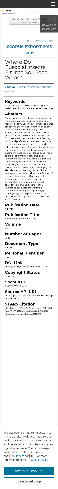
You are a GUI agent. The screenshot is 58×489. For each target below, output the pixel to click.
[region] (29, 458)
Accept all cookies (29, 471)
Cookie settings (19, 456)
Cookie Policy (39, 459)
